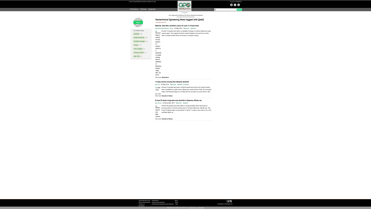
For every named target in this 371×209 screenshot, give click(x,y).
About (135, 1)
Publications (134, 9)
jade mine (137, 56)
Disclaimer (141, 205)
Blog (139, 1)
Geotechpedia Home (144, 200)
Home (131, 1)
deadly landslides (139, 37)
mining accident (139, 52)
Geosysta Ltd (228, 204)
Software (143, 9)
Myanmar (186, 28)
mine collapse (138, 49)
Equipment (152, 9)
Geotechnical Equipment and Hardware (163, 204)
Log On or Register (235, 1)
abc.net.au (158, 103)
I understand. (200, 207)
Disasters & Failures (167, 96)
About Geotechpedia (144, 202)
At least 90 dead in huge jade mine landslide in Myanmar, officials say (178, 100)
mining (136, 45)
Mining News (165, 77)
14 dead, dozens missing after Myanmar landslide (172, 82)
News (150, 1)
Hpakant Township (183, 84)
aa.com (157, 84)
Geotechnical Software (158, 202)
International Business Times (164, 28)
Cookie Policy (193, 207)
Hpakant (193, 28)
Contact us (145, 1)
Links (154, 1)
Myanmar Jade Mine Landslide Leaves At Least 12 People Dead (177, 26)
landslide (136, 34)
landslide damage (139, 41)
